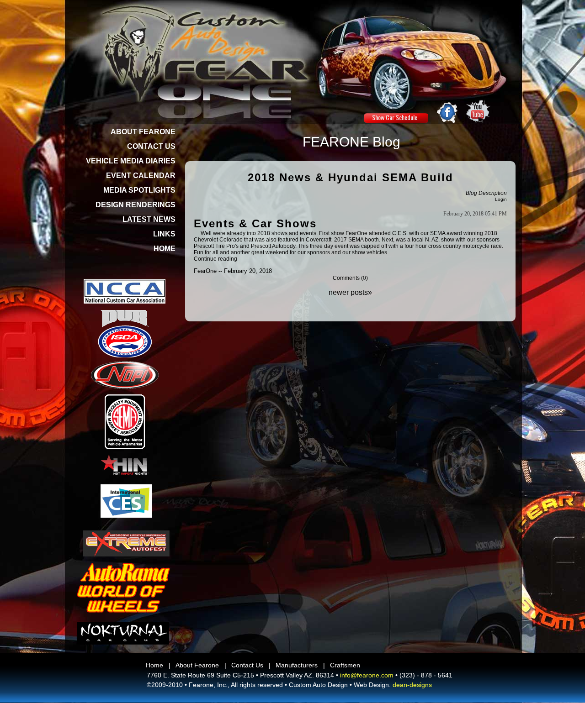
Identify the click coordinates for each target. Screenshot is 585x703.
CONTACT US (151, 146)
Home (154, 665)
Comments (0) (350, 278)
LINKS (164, 234)
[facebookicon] (447, 111)
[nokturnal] (123, 633)
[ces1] (126, 501)
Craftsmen (345, 665)
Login (501, 199)
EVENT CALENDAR (141, 175)
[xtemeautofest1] (126, 543)
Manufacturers (297, 665)
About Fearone (197, 665)
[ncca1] (124, 291)
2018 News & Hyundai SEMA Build (350, 177)
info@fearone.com (367, 675)
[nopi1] (125, 375)
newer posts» (350, 292)
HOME (165, 248)
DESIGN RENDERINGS (136, 205)
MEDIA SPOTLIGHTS (139, 190)
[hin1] (125, 465)
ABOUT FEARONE (143, 132)
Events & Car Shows (255, 223)
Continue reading (215, 259)
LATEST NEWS (149, 219)
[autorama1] (123, 588)
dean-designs (412, 684)
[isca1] (125, 341)
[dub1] (125, 318)
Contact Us (247, 665)
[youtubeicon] (478, 111)
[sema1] (125, 421)
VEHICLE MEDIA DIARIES (131, 161)
